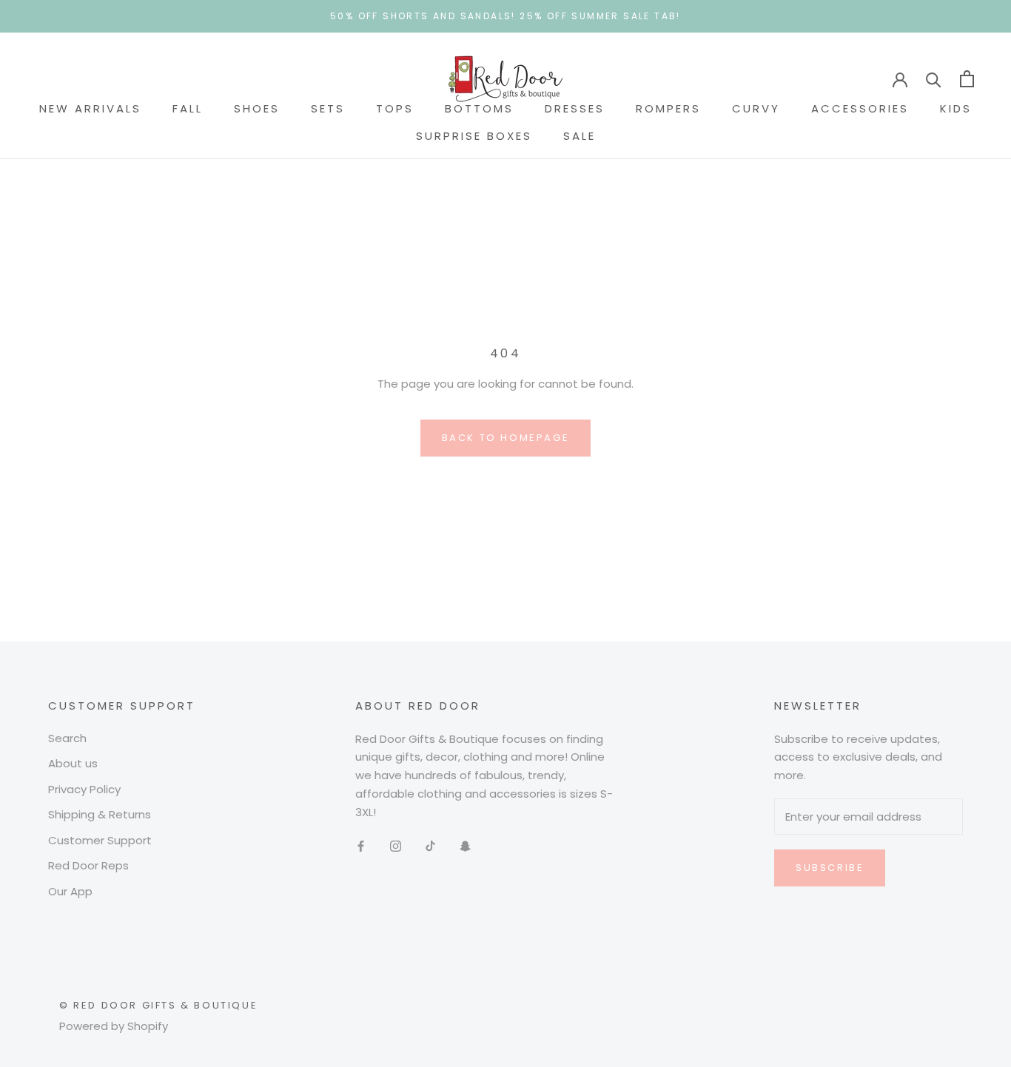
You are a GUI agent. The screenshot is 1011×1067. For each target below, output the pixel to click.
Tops (395, 108)
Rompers (668, 108)
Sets (328, 108)
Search (67, 738)
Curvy (756, 108)
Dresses (575, 108)
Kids (956, 108)
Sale (579, 136)
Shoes (257, 108)
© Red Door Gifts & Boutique (158, 1005)
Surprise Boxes (474, 136)
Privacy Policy (84, 789)
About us (73, 763)
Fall (187, 108)
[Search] (933, 79)
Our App (70, 891)
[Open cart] (967, 78)
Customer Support (100, 840)
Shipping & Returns (99, 814)
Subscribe (830, 868)
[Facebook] (360, 845)
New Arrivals (90, 108)
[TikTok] (430, 845)
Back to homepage (506, 438)
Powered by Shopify (113, 1026)
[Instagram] (395, 845)
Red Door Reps (88, 865)
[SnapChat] (465, 845)
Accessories (860, 108)
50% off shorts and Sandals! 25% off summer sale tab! (505, 16)
